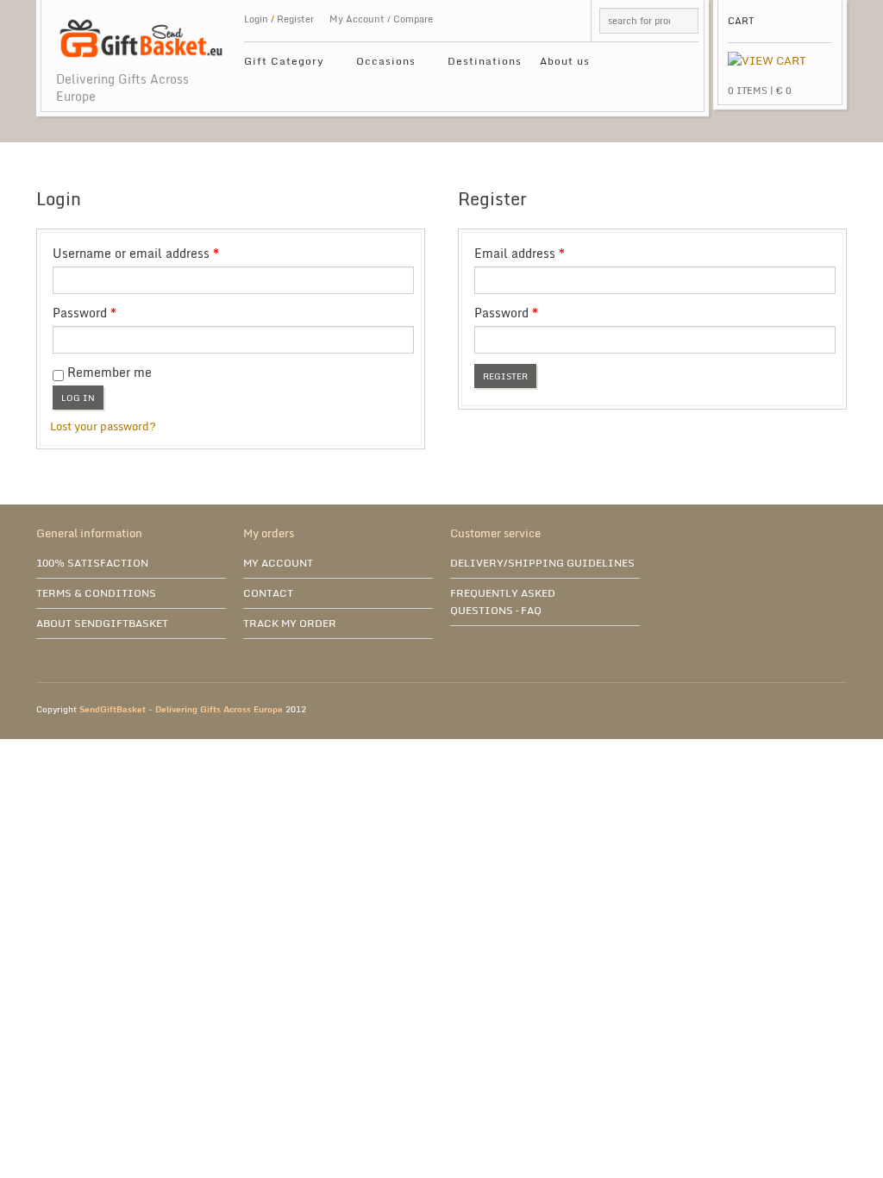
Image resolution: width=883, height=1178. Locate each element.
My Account (357, 19)
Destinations (485, 61)
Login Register (279, 19)
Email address (544, 253)
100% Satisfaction (92, 563)
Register (505, 376)
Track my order (289, 623)
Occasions (379, 63)
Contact (268, 593)
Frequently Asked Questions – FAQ (502, 601)
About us (565, 61)
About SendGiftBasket (102, 623)
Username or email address (161, 253)
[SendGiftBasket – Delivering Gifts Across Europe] (141, 30)
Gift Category (277, 63)
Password (109, 313)
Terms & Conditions (96, 593)
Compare (413, 19)
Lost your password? (103, 426)
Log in (78, 397)
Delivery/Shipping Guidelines (542, 563)
